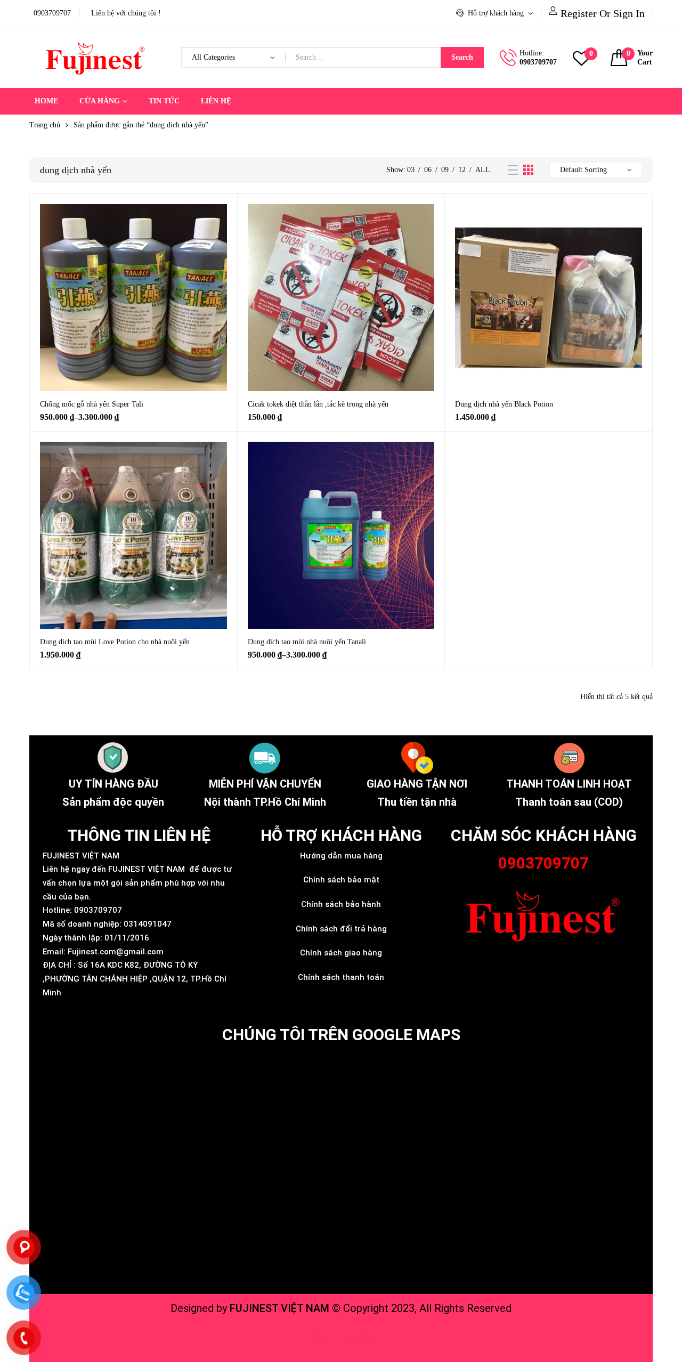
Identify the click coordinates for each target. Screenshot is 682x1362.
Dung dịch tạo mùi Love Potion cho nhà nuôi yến (115, 642)
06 (428, 170)
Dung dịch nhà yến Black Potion (504, 404)
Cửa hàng (99, 101)
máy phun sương (341, 1337)
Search (462, 57)
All (482, 170)
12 (462, 170)
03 (411, 170)
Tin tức (164, 101)
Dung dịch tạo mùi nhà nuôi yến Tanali (307, 642)
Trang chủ (44, 125)
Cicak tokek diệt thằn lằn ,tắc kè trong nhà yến (318, 404)
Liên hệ (216, 101)
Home (46, 101)
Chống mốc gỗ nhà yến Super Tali (91, 404)
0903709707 (538, 62)
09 (445, 170)
